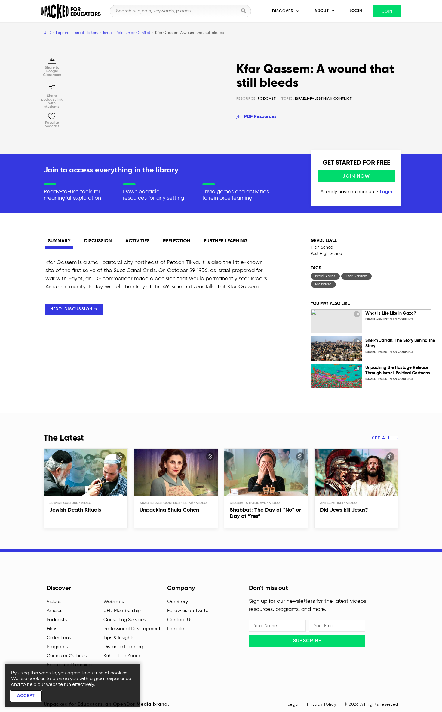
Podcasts (57, 620)
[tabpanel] (156, 293)
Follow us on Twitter (188, 610)
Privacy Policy (321, 704)
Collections (59, 638)
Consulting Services (124, 620)
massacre (323, 284)
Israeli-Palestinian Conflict (323, 99)
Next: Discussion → (74, 309)
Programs (57, 647)
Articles (54, 610)
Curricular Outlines (67, 656)
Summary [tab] (59, 241)
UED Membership (122, 610)
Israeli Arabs (325, 276)
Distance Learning (123, 647)
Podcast (256, 99)
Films (52, 629)
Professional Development (132, 629)
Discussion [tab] (98, 241)
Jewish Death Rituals (75, 510)
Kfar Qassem (356, 276)
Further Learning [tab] (226, 241)
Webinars (113, 601)
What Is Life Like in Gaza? (390, 313)
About (322, 11)
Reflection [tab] (176, 241)
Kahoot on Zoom (121, 656)
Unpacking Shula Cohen (169, 510)
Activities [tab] (137, 241)
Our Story (177, 601)
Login (356, 11)
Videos (54, 601)
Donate (175, 629)
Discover (282, 11)
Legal (293, 704)
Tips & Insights (118, 638)
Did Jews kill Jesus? (344, 510)
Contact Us (179, 620)
